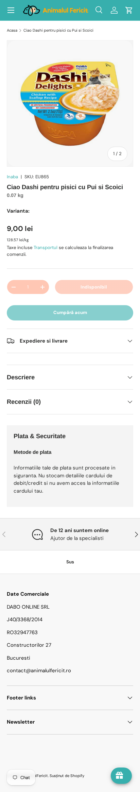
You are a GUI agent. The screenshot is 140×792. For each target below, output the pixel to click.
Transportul (45, 247)
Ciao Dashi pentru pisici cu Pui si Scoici (58, 30)
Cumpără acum (70, 312)
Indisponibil (94, 287)
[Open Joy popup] (121, 776)
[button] (129, 10)
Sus (70, 562)
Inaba (12, 177)
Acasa (12, 30)
